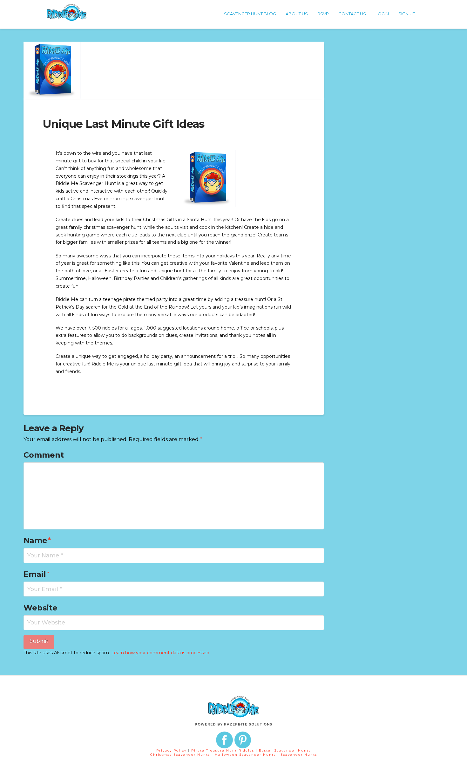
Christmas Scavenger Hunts (181, 755)
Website (41, 607)
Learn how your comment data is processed (160, 653)
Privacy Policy (171, 750)
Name (37, 540)
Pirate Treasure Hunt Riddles (223, 750)
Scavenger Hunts (299, 755)
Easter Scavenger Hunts (285, 750)
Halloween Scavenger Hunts (246, 755)
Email (37, 574)
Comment (44, 455)
